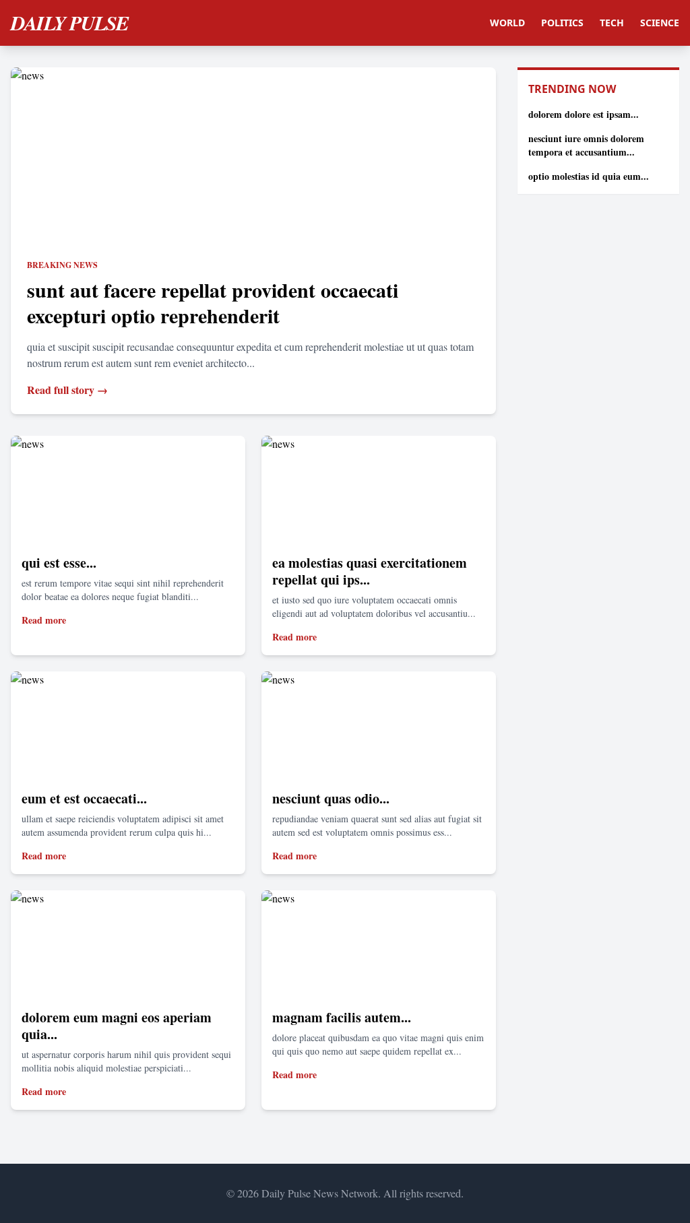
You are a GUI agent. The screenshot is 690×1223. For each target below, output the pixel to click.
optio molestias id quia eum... (588, 176)
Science (659, 22)
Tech (612, 22)
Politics (562, 22)
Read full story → (67, 389)
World (507, 22)
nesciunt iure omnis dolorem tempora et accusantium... (586, 145)
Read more (44, 620)
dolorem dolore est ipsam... (583, 114)
